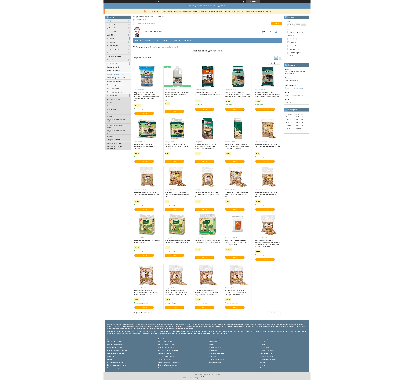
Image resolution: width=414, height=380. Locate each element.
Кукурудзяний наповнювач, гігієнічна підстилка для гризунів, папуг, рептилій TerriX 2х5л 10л (176, 292)
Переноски (110, 356)
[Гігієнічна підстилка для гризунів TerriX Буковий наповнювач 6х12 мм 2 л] (238, 176)
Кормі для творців (113, 53)
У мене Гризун (112, 63)
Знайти (276, 23)
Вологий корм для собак (166, 347)
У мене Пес (111, 42)
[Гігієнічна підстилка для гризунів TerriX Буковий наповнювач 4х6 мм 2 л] (177, 176)
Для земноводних (215, 347)
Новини (109, 113)
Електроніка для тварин (216, 359)
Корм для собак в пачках (166, 345)
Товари (109, 21)
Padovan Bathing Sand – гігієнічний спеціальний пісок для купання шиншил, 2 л (177, 94)
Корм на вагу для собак (165, 342)
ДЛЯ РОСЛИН (111, 31)
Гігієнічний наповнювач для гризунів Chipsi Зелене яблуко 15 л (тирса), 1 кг (207, 242)
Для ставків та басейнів (216, 353)
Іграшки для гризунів (114, 81)
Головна (138, 40)
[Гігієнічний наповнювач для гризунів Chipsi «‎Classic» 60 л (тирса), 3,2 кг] (177, 224)
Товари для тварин (142, 47)
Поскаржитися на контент (205, 378)
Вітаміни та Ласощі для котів (116, 368)
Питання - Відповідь (266, 356)
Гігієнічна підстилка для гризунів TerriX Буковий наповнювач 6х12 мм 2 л (236, 194)
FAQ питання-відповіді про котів (116, 121)
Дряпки (109, 359)
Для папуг (212, 345)
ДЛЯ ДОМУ (111, 35)
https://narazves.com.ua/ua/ (294, 88)
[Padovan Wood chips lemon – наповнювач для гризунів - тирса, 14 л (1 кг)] (147, 128)
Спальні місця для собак (166, 368)
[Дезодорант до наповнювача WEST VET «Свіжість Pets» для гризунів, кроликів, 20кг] (238, 224)
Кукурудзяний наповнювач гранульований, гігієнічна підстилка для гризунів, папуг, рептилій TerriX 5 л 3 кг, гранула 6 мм (267, 243)
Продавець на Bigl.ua (207, 376)
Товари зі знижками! (114, 140)
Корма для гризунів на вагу (116, 78)
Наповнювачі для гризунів (116, 74)
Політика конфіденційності (222, 378)
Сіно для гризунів (113, 88)
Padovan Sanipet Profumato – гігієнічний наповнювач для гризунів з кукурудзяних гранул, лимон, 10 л (237, 94)
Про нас (110, 102)
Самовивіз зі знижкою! (267, 350)
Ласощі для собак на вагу (166, 353)
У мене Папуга (112, 60)
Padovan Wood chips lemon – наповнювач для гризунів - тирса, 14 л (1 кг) (146, 146)
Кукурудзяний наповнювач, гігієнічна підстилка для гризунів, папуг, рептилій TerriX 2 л (145, 292)
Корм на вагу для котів (114, 342)
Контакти (110, 106)
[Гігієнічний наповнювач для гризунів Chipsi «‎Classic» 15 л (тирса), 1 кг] (147, 224)
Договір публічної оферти (268, 359)
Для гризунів (213, 342)
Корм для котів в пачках (115, 345)
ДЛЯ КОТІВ (111, 24)
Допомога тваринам (114, 56)
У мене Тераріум (113, 49)
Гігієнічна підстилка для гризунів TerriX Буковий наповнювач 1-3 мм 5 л (146, 194)
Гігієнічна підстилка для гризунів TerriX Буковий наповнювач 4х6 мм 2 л (177, 194)
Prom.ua (217, 374)
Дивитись (221, 6)
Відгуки (109, 116)
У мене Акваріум (112, 46)
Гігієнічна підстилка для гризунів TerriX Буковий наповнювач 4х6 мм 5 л (207, 194)
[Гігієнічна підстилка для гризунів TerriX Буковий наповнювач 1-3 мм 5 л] (147, 176)
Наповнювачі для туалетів (115, 353)
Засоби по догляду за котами (116, 365)
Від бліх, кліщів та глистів (115, 362)
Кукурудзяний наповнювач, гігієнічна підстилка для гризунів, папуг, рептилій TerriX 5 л (236, 292)
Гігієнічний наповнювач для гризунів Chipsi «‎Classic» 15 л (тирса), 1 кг (147, 241)
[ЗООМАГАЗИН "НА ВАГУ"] (137, 32)
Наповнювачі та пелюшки (166, 359)
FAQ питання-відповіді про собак (116, 126)
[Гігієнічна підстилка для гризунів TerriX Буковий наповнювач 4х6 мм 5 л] (207, 176)
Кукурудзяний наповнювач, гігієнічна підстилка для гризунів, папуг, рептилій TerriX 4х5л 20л (206, 292)
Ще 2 (291, 56)
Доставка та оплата (113, 99)
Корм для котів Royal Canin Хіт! (117, 350)
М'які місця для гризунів (115, 92)
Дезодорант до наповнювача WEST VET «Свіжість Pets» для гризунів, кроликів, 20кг (235, 242)
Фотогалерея (111, 136)
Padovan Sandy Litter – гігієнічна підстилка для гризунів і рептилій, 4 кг (207, 94)
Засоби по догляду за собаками (168, 362)
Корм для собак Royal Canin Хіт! (168, 350)
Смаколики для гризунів (115, 85)
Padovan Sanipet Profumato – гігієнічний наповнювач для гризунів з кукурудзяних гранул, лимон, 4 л (268, 94)
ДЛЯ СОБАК (111, 28)
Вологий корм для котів (114, 347)
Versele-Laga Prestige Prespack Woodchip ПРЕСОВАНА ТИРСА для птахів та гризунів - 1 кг (237, 146)
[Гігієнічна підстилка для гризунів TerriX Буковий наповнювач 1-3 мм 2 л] (268, 128)
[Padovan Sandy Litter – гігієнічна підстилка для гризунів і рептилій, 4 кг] (207, 76)
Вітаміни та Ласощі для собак (167, 365)
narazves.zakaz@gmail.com (294, 95)
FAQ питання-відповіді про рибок (116, 132)
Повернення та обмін (114, 143)
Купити (144, 113)
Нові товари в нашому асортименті (114, 148)
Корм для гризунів (113, 67)
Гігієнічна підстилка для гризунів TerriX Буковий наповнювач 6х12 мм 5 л (266, 194)
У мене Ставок (112, 95)
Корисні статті (111, 109)
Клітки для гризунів (113, 71)
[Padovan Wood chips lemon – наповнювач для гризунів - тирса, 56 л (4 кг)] (177, 128)
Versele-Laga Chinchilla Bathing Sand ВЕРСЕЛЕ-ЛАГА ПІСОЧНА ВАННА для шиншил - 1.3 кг (206, 146)
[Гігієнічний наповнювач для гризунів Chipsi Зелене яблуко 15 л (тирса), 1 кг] (207, 224)
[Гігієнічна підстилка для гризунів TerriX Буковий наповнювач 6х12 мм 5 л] (268, 176)
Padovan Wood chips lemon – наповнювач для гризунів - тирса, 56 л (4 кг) (176, 146)
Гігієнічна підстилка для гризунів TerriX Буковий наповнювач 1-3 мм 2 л (267, 146)
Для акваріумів (214, 350)
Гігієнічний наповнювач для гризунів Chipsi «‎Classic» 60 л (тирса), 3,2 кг (177, 241)
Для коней (212, 356)
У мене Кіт (110, 39)
